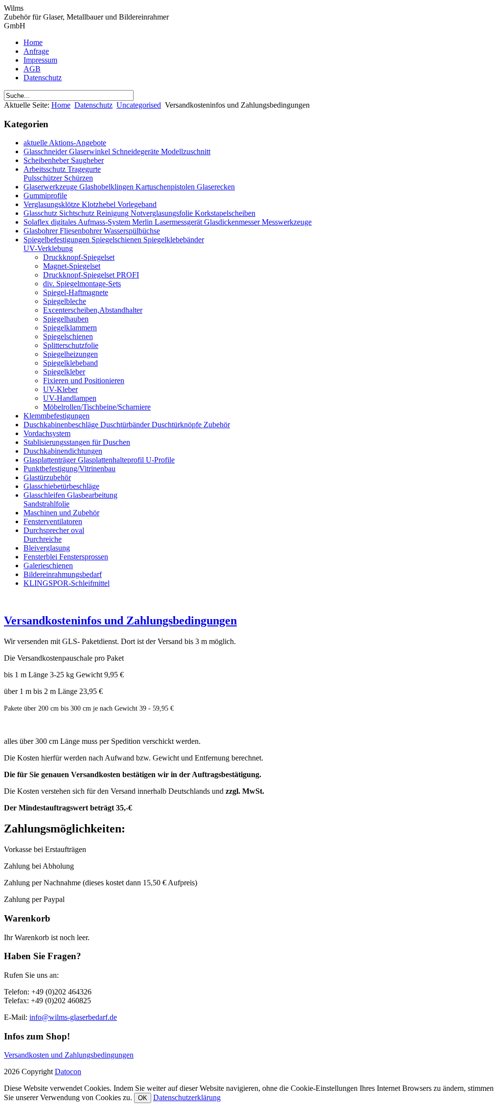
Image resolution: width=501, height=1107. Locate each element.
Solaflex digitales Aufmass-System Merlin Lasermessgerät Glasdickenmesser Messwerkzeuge (167, 222)
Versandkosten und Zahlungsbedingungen (69, 1055)
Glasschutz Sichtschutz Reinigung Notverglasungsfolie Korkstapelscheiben (139, 213)
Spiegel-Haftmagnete (75, 292)
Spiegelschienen (68, 336)
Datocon (68, 1071)
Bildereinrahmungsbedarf (62, 574)
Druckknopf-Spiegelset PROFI (91, 275)
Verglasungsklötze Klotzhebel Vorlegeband (90, 204)
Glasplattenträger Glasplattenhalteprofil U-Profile (99, 460)
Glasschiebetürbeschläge (61, 486)
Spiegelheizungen (70, 354)
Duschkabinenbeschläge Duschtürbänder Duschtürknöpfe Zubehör (126, 424)
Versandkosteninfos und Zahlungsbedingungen (120, 620)
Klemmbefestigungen (56, 416)
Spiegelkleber (64, 372)
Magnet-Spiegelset (71, 266)
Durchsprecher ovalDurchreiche (53, 534)
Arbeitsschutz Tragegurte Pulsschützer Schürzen (62, 173)
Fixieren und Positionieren (83, 380)
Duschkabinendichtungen (62, 451)
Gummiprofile (45, 195)
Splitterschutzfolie (70, 345)
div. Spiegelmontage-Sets (82, 283)
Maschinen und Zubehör (61, 512)
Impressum (40, 60)
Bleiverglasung (46, 548)
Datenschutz (42, 77)
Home (33, 42)
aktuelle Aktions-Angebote (64, 142)
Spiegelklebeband (70, 363)
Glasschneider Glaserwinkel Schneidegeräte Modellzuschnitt (116, 151)
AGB (32, 69)
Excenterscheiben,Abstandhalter (92, 310)
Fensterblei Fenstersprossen (65, 557)
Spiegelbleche (64, 301)
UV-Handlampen (69, 398)
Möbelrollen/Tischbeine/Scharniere (97, 407)
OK (142, 1098)
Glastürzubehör (47, 477)
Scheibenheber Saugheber (63, 160)
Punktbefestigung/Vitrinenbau (69, 468)
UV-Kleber (60, 389)
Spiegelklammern (70, 327)
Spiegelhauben (66, 319)
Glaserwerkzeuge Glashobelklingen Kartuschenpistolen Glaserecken (129, 187)
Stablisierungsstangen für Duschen (76, 442)
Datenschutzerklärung (187, 1097)
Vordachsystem (46, 433)
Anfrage (36, 51)
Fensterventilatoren (52, 521)
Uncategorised (138, 105)
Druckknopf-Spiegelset (78, 257)
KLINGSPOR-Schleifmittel (66, 583)
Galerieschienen (48, 565)
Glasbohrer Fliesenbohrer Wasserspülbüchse (91, 231)
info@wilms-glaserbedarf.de (73, 1017)
